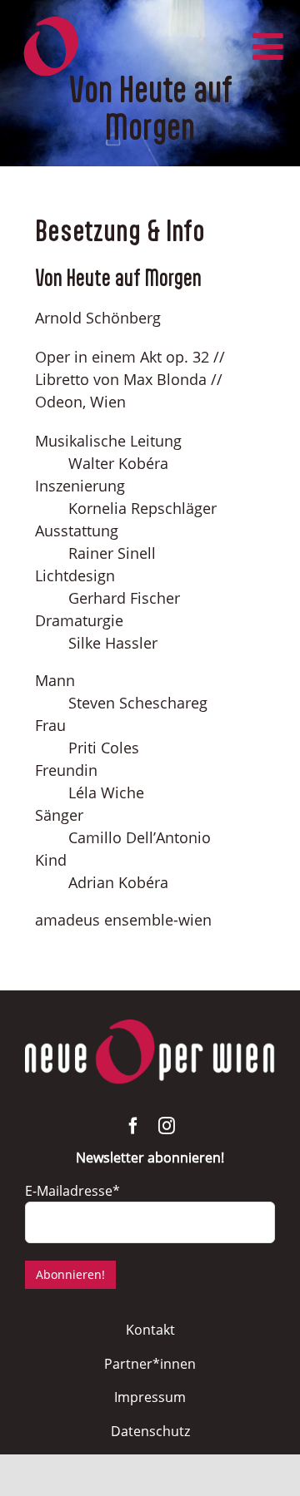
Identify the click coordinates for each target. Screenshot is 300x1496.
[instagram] (166, 1126)
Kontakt (150, 1330)
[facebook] (133, 1126)
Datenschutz (150, 1431)
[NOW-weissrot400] (150, 1027)
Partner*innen (150, 1364)
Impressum (150, 1397)
